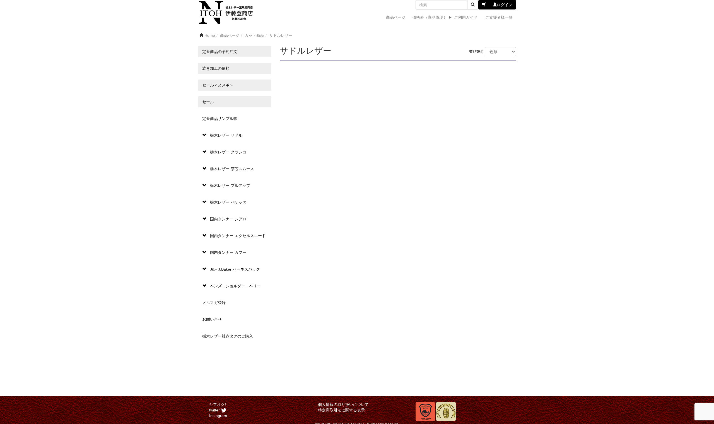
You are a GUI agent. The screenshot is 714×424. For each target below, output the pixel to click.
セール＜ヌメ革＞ (217, 85)
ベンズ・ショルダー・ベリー (235, 286)
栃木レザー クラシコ (228, 152)
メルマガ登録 (214, 302)
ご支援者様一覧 (499, 17)
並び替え (477, 52)
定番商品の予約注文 (219, 51)
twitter (215, 410)
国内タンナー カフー (228, 252)
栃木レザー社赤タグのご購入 (227, 336)
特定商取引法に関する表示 (341, 410)
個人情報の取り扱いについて (343, 404)
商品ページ (396, 17)
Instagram (218, 415)
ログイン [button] (504, 5)
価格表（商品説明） (429, 17)
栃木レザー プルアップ (230, 185)
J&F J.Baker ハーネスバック (235, 269)
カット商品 (254, 35)
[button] (483, 4)
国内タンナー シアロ (228, 219)
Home (209, 35)
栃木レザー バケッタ (228, 202)
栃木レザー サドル (226, 135)
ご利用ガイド (465, 17)
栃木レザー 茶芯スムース (232, 169)
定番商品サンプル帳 (219, 118)
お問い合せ (212, 319)
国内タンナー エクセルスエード (238, 235)
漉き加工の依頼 (216, 68)
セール (208, 102)
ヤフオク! (217, 404)
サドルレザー (281, 35)
